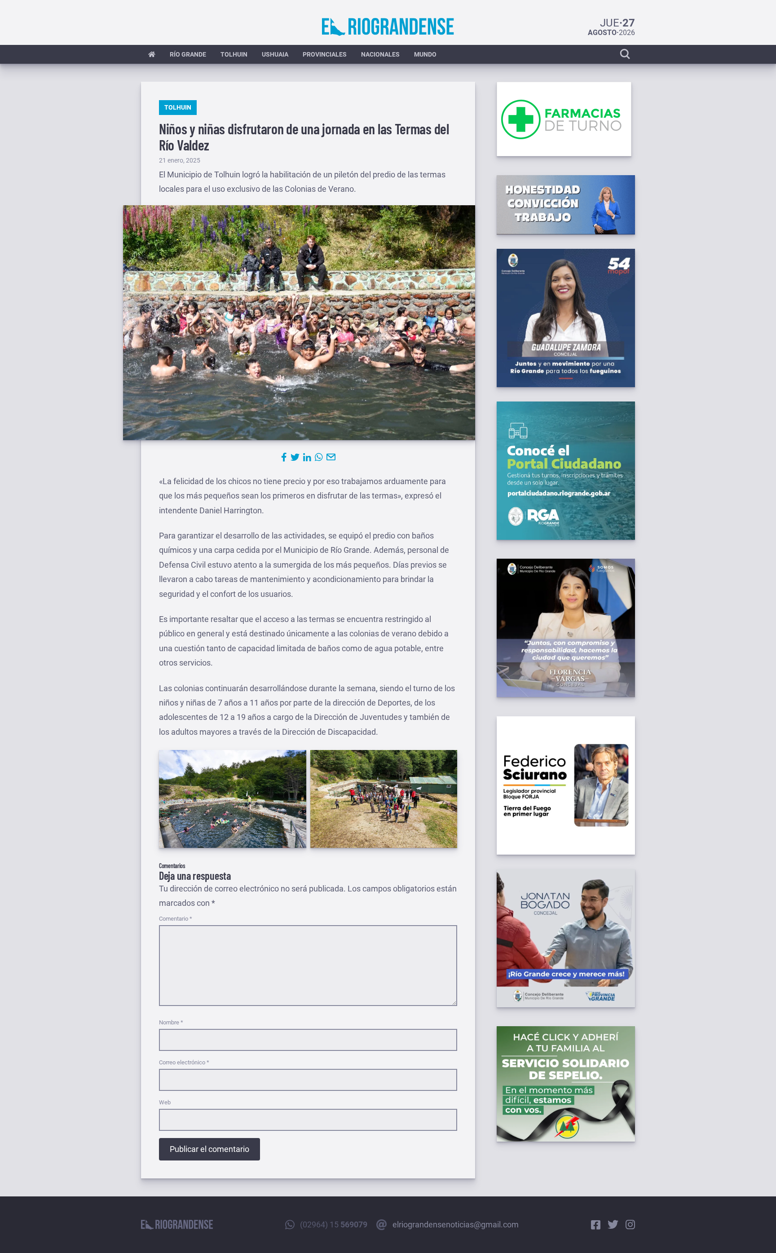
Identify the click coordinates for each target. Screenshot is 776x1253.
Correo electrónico (184, 1062)
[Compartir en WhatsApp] (319, 457)
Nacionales (380, 54)
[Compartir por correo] (331, 457)
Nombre (171, 1022)
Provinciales (325, 54)
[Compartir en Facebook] (284, 457)
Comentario (175, 918)
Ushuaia (275, 54)
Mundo (425, 54)
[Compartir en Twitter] (295, 457)
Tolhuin (233, 54)
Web (165, 1102)
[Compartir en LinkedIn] (307, 457)
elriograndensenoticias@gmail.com (455, 1224)
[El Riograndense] (388, 27)
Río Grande (188, 54)
